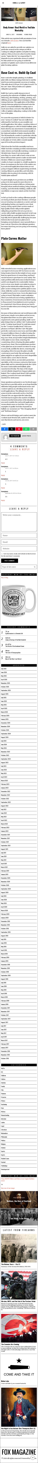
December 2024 (5, 723)
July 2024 (3, 741)
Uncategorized (5, 1169)
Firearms (19, 34)
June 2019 (4, 943)
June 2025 (4, 701)
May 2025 (4, 705)
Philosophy (4, 1137)
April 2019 (4, 950)
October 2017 (5, 1015)
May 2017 (3, 1033)
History (3, 1111)
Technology (4, 1166)
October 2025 (5, 687)
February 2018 (5, 1000)
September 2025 (6, 690)
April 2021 (4, 863)
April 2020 (4, 907)
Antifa (3, 1068)
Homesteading (5, 1115)
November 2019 (5, 925)
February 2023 (5, 784)
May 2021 (3, 860)
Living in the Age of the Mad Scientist (15, 640)
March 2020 (4, 910)
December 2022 (5, 791)
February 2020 (5, 914)
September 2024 (6, 733)
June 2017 (4, 1029)
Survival (3, 1162)
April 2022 (4, 820)
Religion (3, 1144)
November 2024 (5, 726)
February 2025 (5, 715)
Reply (3, 463)
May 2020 (4, 903)
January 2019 (4, 961)
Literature (4, 1129)
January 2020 (4, 917)
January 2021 (4, 874)
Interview (3, 1119)
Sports (3, 1155)
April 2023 (4, 777)
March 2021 (4, 867)
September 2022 (6, 802)
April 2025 (4, 708)
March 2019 (4, 954)
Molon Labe (5, 1381)
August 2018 (4, 979)
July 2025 (3, 697)
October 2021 (5, 842)
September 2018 (5, 975)
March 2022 (4, 824)
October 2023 (5, 755)
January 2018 (4, 1004)
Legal (2, 1126)
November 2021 (5, 838)
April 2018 (4, 993)
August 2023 (4, 762)
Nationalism (4, 1133)
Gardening (4, 1104)
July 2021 (3, 853)
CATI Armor (14, 41)
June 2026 (4, 672)
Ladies (3, 1122)
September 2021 (5, 845)
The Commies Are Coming (10, 1344)
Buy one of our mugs (8, 1188)
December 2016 (5, 1051)
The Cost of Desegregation (12, 652)
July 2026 (3, 668)
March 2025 (4, 712)
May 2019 (3, 946)
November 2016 (5, 1055)
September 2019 (5, 932)
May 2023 (4, 773)
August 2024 (4, 737)
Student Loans (5, 1158)
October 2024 (5, 730)
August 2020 (4, 892)
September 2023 (6, 759)
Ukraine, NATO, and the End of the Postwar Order (18, 1301)
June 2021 (4, 856)
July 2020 (3, 896)
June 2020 (4, 899)
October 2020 (5, 885)
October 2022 (5, 798)
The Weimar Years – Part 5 (10, 1264)
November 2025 (5, 683)
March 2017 (4, 1040)
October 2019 (5, 928)
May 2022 (4, 816)
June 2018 (4, 986)
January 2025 (4, 719)
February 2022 (5, 827)
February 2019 (5, 957)
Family (3, 1086)
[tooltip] (4, 429)
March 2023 (4, 780)
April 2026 (4, 679)
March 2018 (4, 997)
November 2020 (5, 881)
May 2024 (4, 748)
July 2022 (3, 809)
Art (2, 1072)
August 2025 (4, 694)
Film (2, 1090)
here (9, 43)
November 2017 (5, 1011)
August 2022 (4, 806)
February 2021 (5, 871)
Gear (2, 1108)
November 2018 (5, 968)
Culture (3, 1079)
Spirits (3, 1151)
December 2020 (5, 878)
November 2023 (5, 751)
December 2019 (5, 921)
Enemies (3, 1083)
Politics (3, 1140)
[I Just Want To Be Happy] (19, 1216)
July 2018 (3, 982)
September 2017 (5, 1019)
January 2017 (4, 1047)
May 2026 (4, 676)
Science (3, 1147)
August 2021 (4, 849)
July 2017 (3, 1026)
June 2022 (4, 813)
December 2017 (5, 1008)
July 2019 (3, 939)
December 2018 (5, 964)
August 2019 (4, 936)
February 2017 (5, 1044)
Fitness (3, 1101)
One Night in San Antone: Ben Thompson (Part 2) (18, 1428)
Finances (3, 1093)
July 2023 (3, 766)
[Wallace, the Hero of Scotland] (19, 1199)
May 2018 (3, 990)
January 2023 (4, 788)
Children (3, 1075)
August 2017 (4, 1022)
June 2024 (4, 744)
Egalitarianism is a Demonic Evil (14, 633)
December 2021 (5, 834)
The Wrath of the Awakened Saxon (14, 646)
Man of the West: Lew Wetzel (13, 659)
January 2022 (4, 831)
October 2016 (5, 1058)
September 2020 (6, 889)
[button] (35, 567)
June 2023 (4, 770)
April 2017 (4, 1037)
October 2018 (5, 972)
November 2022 (5, 795)
